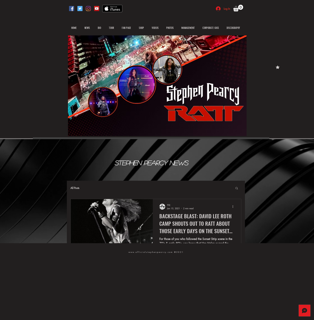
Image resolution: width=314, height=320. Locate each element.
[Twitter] (79, 8)
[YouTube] (96, 8)
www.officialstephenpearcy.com (150, 252)
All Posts (75, 188)
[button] (238, 8)
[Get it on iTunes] (112, 8)
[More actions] (234, 206)
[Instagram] (88, 8)
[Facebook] (71, 8)
